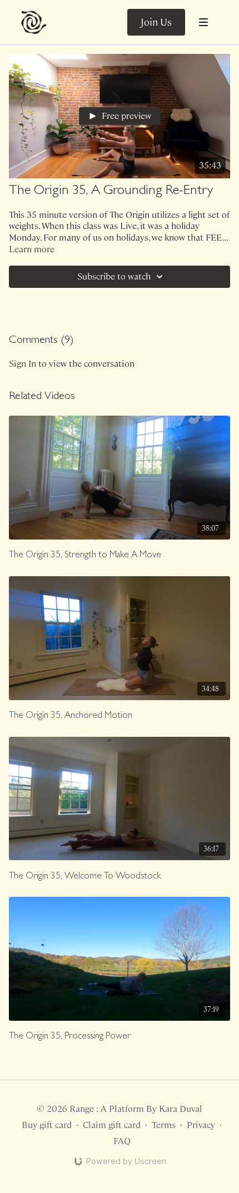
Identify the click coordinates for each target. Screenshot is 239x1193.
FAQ (122, 1141)
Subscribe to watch (114, 276)
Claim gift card (112, 1125)
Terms (164, 1125)
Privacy (201, 1125)
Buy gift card (47, 1125)
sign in (22, 364)
